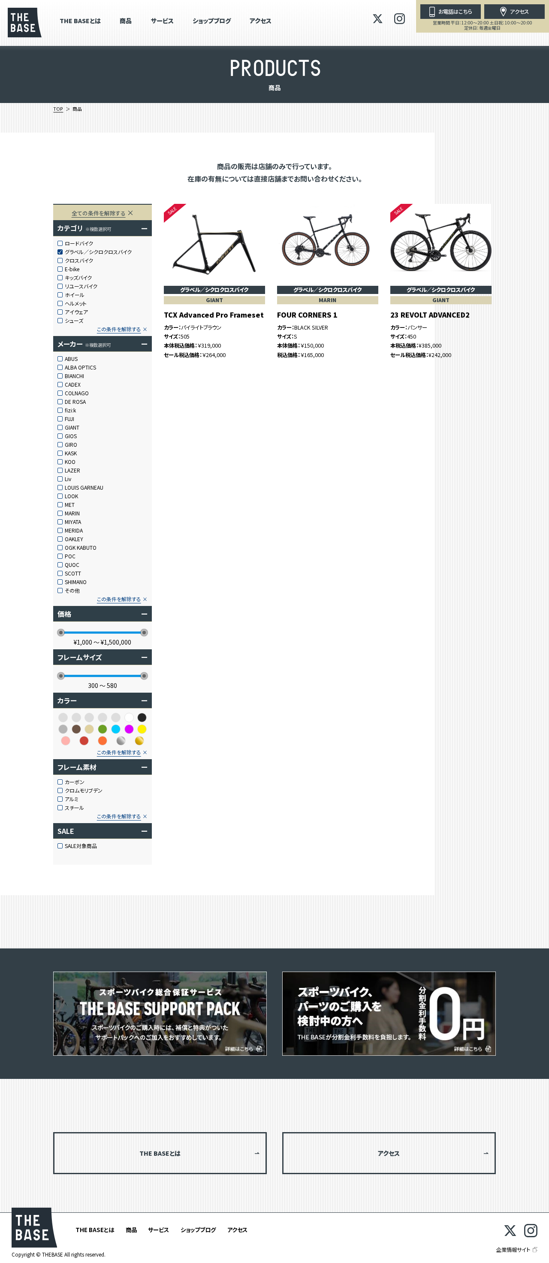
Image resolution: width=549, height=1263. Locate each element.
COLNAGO (77, 393)
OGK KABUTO (81, 547)
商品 (126, 21)
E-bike (72, 269)
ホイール (74, 294)
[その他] (89, 717)
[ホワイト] (129, 717)
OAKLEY (74, 539)
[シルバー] (121, 740)
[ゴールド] (139, 740)
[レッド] (84, 740)
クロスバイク (79, 260)
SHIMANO (76, 582)
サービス (162, 21)
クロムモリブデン (84, 790)
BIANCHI (74, 376)
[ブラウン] (76, 729)
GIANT (72, 427)
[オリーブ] (63, 717)
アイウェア (76, 312)
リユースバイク (81, 286)
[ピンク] (65, 740)
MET (70, 504)
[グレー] (63, 729)
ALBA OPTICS (80, 367)
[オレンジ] (102, 740)
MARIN (72, 513)
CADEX (73, 384)
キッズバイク (78, 277)
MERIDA (74, 530)
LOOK (71, 496)
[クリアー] (76, 717)
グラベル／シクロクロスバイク (98, 251)
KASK (71, 453)
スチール (74, 807)
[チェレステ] (102, 717)
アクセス (260, 21)
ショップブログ (212, 21)
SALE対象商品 (81, 845)
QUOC (72, 564)
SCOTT (73, 573)
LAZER (72, 470)
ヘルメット (76, 303)
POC (70, 556)
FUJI (69, 418)
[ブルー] (116, 729)
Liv (68, 479)
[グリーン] (102, 729)
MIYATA (73, 521)
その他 (72, 590)
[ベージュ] (89, 729)
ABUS (71, 358)
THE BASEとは (80, 21)
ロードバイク (79, 243)
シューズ (74, 320)
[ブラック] (142, 717)
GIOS (71, 436)
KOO (70, 461)
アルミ (71, 799)
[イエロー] (142, 729)
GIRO (71, 444)
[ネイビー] (116, 717)
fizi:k (70, 410)
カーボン (74, 781)
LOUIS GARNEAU (84, 487)
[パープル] (129, 729)
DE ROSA (75, 401)
